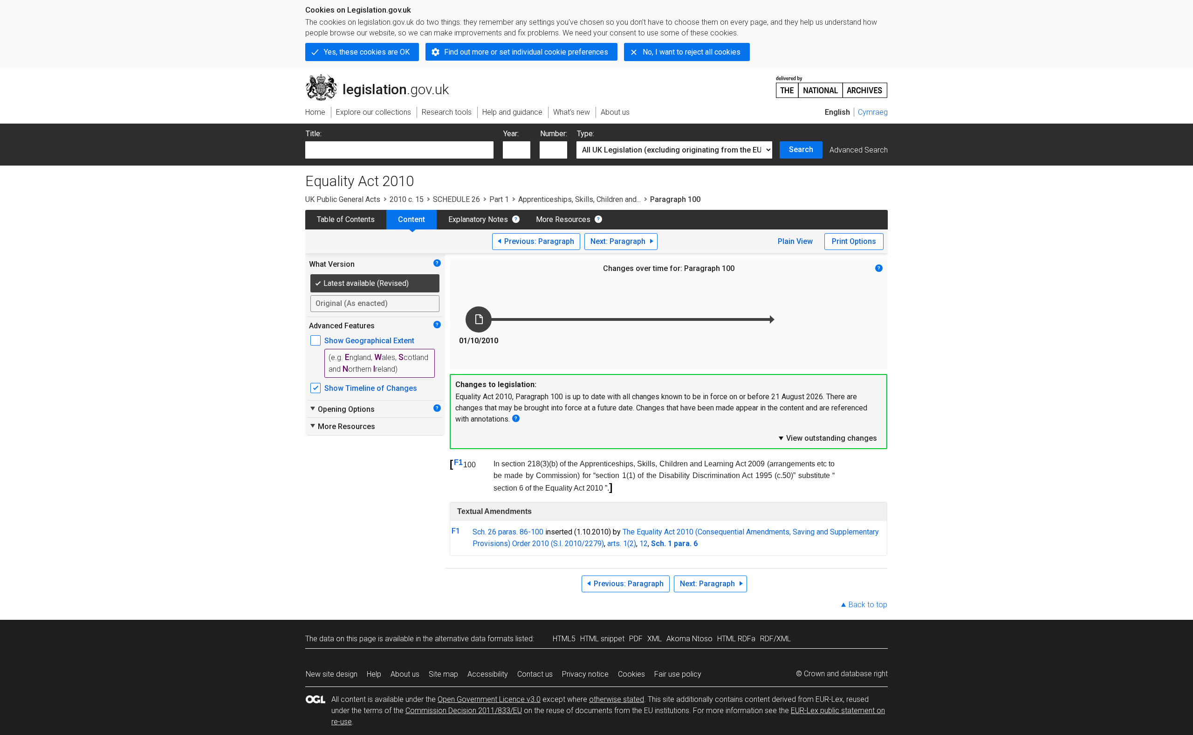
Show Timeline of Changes (370, 388)
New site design (331, 674)
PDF (636, 638)
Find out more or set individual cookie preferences (526, 52)
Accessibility (487, 674)
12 (643, 543)
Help (374, 674)
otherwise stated (616, 699)
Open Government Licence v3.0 (489, 699)
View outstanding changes (827, 438)
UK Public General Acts (342, 199)
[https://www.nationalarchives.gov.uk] (832, 83)
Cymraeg (873, 112)
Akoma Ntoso (689, 638)
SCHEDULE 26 (456, 199)
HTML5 (564, 638)
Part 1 (499, 199)
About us (405, 674)
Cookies (631, 674)
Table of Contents (346, 219)
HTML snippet (602, 638)
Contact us (535, 674)
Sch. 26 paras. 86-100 (508, 531)
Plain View (795, 241)
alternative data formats (474, 638)
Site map (443, 674)
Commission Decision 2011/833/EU (463, 710)
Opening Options (342, 409)
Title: (314, 133)
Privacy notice (585, 674)
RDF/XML (775, 638)
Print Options (854, 241)
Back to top (868, 604)
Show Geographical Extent (369, 340)
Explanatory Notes (478, 219)
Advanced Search (859, 150)
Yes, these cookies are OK (367, 52)
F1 (458, 462)
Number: (553, 133)
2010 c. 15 (407, 199)
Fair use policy (677, 674)
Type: (585, 133)
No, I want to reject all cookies (691, 52)
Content (411, 219)
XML (654, 638)
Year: (511, 133)
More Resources (563, 219)
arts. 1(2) (621, 543)
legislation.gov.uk (382, 77)
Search (801, 149)
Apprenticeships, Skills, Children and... (579, 199)
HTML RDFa (736, 638)
